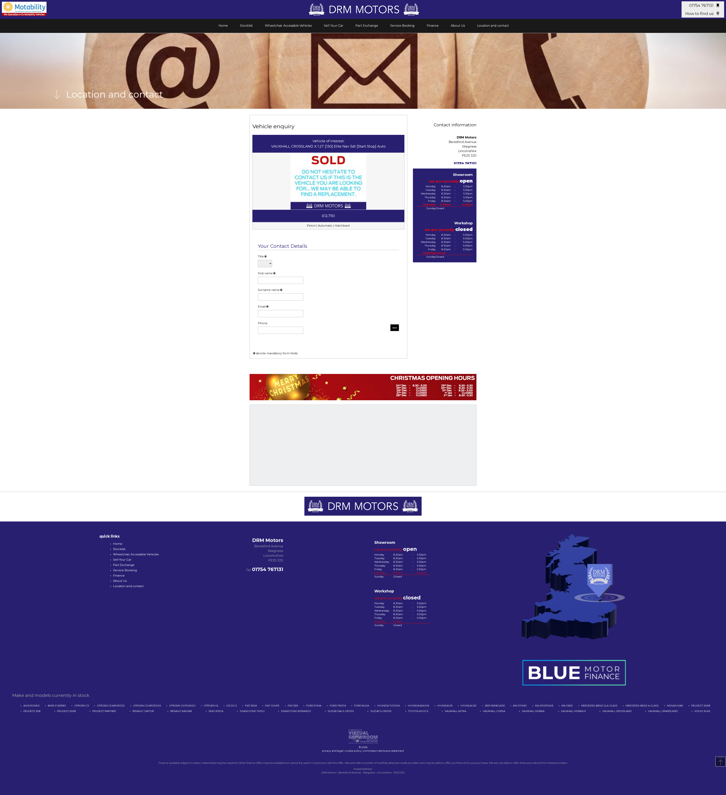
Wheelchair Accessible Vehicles (288, 25)
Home (223, 25)
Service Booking (402, 25)
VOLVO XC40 (702, 711)
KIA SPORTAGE (544, 705)
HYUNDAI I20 (468, 705)
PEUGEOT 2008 (66, 711)
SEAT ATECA (216, 711)
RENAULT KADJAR (181, 711)
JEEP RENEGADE (495, 705)
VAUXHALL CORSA (494, 711)
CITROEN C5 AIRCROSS (111, 705)
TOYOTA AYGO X (418, 711)
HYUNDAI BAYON (418, 705)
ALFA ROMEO (31, 705)
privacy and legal (332, 750)
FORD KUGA (361, 705)
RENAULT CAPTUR (143, 711)
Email (262, 306)
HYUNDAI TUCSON (388, 705)
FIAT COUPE (272, 705)
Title (261, 256)
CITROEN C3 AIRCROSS (147, 705)
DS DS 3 (231, 705)
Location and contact (493, 25)
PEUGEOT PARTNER (104, 711)
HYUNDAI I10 (445, 705)
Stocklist (246, 25)
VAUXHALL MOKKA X (573, 711)
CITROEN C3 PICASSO (182, 705)
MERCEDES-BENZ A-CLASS (642, 705)
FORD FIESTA (338, 705)
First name (265, 273)
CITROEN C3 (81, 705)
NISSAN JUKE (675, 705)
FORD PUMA (313, 705)
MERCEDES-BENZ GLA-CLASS (599, 705)
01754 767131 (701, 5)
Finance (433, 25)
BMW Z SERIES (57, 705)
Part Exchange (366, 25)
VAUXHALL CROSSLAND (617, 711)
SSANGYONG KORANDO (296, 711)
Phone (262, 323)
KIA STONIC (520, 705)
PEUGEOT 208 (31, 711)
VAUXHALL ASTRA (455, 711)
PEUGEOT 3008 (700, 705)
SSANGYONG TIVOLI (252, 711)
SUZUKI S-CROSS (381, 711)
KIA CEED (567, 705)
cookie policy (353, 750)
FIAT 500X (251, 705)
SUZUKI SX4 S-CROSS (341, 711)
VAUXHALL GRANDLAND (663, 711)
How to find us (699, 13)
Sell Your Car (333, 25)
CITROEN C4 (211, 705)
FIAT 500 (293, 705)
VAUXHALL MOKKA (533, 711)
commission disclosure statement (383, 750)
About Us (458, 25)
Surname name (268, 290)
